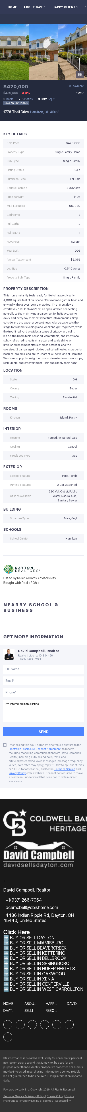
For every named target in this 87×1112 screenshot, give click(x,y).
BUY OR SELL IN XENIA (32, 979)
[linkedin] (20, 1024)
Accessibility (63, 1100)
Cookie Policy (55, 1096)
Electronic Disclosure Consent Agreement (35, 749)
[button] (9, 1005)
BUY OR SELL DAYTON (32, 937)
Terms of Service (64, 769)
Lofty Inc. (24, 1089)
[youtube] (69, 1024)
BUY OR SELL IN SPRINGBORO (39, 963)
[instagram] (56, 1024)
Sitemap (48, 1100)
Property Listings (30, 1100)
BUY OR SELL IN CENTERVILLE (39, 984)
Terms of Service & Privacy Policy (24, 1096)
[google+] (7, 1036)
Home (12, 7)
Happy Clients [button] (65, 7)
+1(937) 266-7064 (29, 658)
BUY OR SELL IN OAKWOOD (37, 973)
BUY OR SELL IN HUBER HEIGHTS (42, 968)
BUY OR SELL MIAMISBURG (36, 943)
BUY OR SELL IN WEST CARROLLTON (46, 989)
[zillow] (32, 1024)
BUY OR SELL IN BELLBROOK (38, 958)
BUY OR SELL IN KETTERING (37, 953)
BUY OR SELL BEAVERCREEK (39, 948)
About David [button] (35, 7)
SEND (44, 732)
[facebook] (7, 1024)
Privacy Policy (17, 773)
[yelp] (44, 1024)
